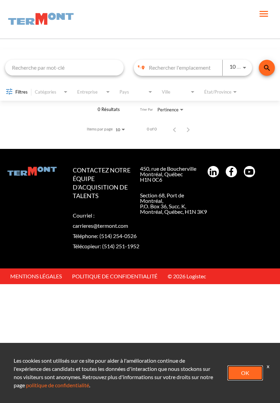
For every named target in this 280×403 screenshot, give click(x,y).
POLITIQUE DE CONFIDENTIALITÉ (114, 276)
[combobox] (64, 67)
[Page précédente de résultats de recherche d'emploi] (174, 129)
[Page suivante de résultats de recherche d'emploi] (188, 129)
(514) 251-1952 (120, 246)
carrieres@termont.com (100, 225)
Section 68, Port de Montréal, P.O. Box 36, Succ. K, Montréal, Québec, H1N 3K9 (173, 203)
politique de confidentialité (57, 385)
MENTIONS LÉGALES (36, 276)
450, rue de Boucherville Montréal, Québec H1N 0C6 (168, 174)
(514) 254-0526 (118, 236)
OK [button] (245, 373)
